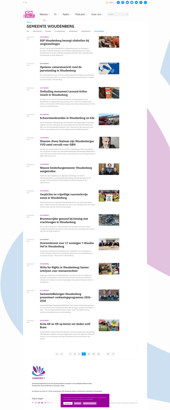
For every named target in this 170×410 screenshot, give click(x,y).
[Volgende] (113, 354)
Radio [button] (66, 14)
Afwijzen (77, 403)
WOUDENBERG (99, 31)
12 (93, 354)
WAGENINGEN (86, 31)
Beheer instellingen (89, 403)
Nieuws (29, 22)
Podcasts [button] (80, 14)
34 (108, 354)
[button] (25, 2)
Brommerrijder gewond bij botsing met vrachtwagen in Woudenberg (64, 220)
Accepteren (68, 403)
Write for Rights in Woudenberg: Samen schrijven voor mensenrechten (64, 269)
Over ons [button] (96, 14)
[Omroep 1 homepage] (38, 373)
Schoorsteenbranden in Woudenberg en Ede (67, 118)
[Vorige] (57, 354)
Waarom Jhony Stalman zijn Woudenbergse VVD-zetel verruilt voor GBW (67, 143)
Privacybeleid (89, 399)
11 (88, 354)
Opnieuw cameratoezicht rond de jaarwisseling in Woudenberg (61, 68)
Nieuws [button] (44, 14)
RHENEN (48, 31)
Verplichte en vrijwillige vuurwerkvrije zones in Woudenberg (64, 196)
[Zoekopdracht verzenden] (127, 14)
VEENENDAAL (73, 31)
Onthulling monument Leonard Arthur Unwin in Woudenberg (63, 93)
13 (98, 354)
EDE (28, 31)
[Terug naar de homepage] (29, 14)
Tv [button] (55, 14)
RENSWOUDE (37, 31)
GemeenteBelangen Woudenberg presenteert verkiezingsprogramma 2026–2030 (66, 297)
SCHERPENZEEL (60, 31)
